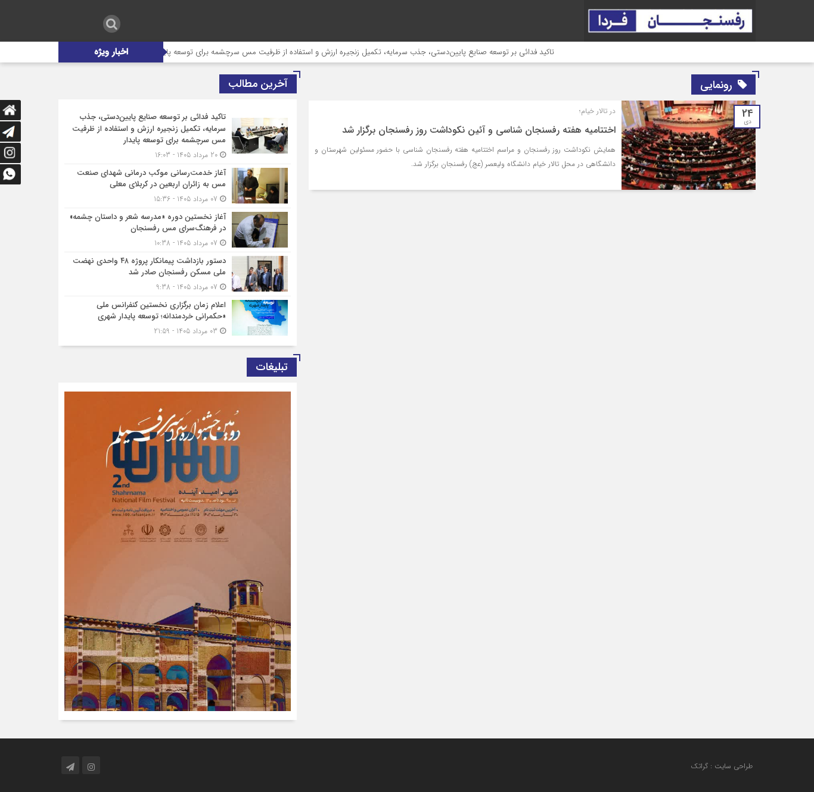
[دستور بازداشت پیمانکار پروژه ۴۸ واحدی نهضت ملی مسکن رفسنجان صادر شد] (177, 274)
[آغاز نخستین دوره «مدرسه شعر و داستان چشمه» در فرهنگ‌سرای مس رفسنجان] (177, 230)
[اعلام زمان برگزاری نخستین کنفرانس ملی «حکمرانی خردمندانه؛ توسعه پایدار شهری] (177, 316)
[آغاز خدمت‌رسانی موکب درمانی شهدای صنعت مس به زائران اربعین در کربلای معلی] (177, 186)
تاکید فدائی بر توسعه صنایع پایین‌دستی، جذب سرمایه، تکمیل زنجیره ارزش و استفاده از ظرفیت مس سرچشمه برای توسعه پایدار (378, 52)
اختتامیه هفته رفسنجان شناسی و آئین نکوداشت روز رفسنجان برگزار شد (479, 130)
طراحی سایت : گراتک (722, 766)
